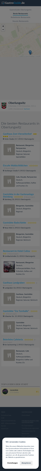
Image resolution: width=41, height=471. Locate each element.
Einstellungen (12, 463)
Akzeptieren (26, 463)
